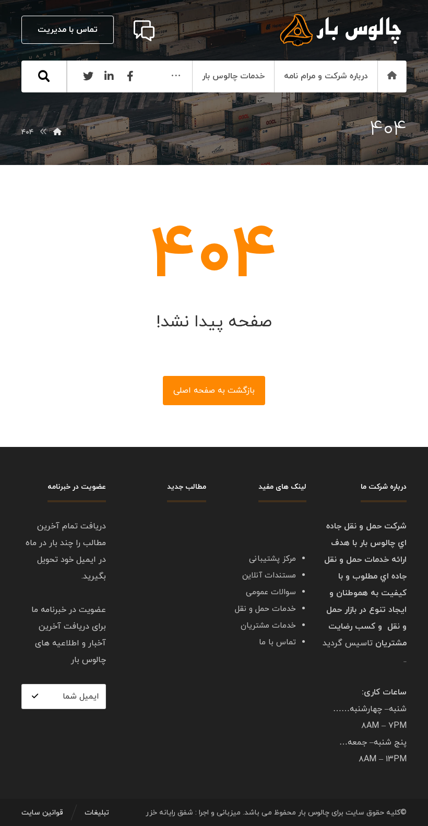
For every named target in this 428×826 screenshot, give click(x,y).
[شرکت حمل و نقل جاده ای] (341, 30)
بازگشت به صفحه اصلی (214, 390)
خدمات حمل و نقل (265, 609)
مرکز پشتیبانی (272, 558)
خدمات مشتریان (268, 625)
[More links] (176, 76)
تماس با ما (277, 642)
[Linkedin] (109, 76)
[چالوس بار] (57, 132)
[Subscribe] (35, 696)
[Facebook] (130, 76)
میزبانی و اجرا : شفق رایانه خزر (193, 813)
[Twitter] (88, 76)
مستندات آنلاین (269, 575)
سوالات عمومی (271, 592)
